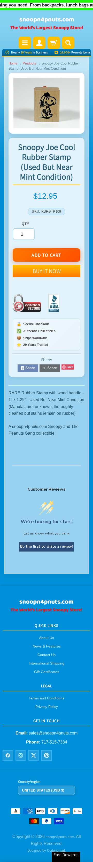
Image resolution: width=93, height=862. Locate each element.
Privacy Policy (46, 707)
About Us (46, 638)
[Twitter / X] (33, 755)
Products (29, 63)
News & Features (47, 646)
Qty (25, 224)
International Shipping (46, 663)
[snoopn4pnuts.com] (46, 24)
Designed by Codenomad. (46, 850)
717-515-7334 (54, 742)
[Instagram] (21, 755)
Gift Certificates (46, 672)
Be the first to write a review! (46, 546)
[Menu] (25, 43)
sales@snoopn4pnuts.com (53, 733)
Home (13, 63)
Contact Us (46, 655)
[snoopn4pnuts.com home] (46, 610)
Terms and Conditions (46, 698)
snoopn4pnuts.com (60, 837)
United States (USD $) (43, 790)
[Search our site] (68, 43)
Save (70, 367)
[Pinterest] (46, 755)
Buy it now (47, 271)
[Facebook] (8, 755)
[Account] (39, 43)
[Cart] (54, 43)
